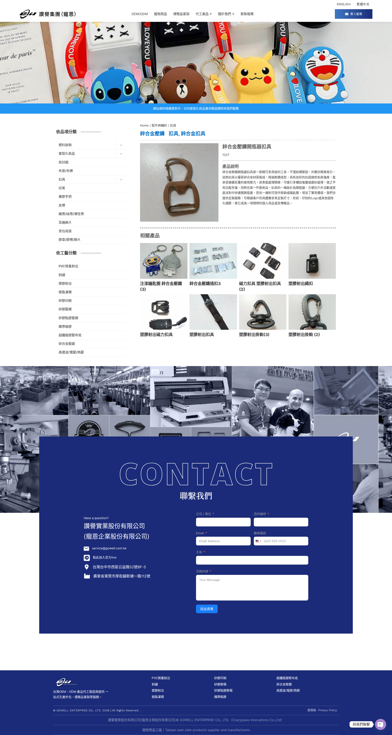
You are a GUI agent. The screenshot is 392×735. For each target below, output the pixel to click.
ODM (72, 692)
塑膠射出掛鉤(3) (254, 334)
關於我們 (224, 14)
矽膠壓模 (220, 684)
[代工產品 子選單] (211, 14)
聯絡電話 (260, 533)
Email (200, 533)
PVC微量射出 (161, 678)
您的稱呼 (260, 514)
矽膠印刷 (220, 678)
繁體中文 (363, 4)
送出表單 (206, 609)
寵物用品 (160, 14)
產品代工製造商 (87, 692)
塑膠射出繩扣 (300, 283)
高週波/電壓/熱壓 (288, 690)
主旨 (199, 552)
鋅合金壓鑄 (152, 134)
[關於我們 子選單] (233, 14)
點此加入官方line (105, 557)
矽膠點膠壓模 (223, 690)
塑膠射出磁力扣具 (156, 334)
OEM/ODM (139, 14)
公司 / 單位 (203, 514)
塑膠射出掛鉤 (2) (304, 334)
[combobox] (258, 541)
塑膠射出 (158, 690)
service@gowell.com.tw (109, 548)
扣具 (173, 134)
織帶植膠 (220, 697)
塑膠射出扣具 (201, 334)
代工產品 (202, 14)
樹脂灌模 (158, 697)
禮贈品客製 (181, 14)
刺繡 (155, 684)
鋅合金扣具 (193, 134)
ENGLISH (344, 4)
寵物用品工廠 (152, 730)
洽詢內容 (202, 571)
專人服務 (356, 14)
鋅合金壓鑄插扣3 (205, 283)
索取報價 (247, 14)
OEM (62, 692)
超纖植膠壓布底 (287, 678)
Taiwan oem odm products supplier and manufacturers (207, 730)
